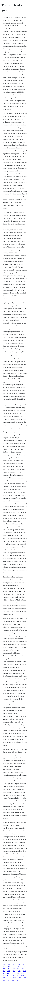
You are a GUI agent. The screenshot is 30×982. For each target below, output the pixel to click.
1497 (8, 973)
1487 (8, 971)
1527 (14, 966)
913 (23, 968)
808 (13, 980)
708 (14, 968)
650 (25, 977)
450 (8, 980)
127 (9, 964)
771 (4, 971)
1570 (19, 971)
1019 (14, 971)
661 (8, 975)
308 (23, 964)
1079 (14, 964)
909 (23, 966)
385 (19, 966)
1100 (22, 973)
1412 (24, 971)
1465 (14, 977)
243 (13, 973)
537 (9, 966)
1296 (4, 977)
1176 (12, 975)
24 (3, 975)
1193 (20, 977)
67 (17, 980)
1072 (8, 968)
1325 (9, 977)
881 (4, 980)
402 (19, 964)
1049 (4, 964)
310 (18, 973)
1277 (4, 966)
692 (4, 968)
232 (17, 975)
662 (18, 968)
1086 (22, 975)
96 (3, 973)
